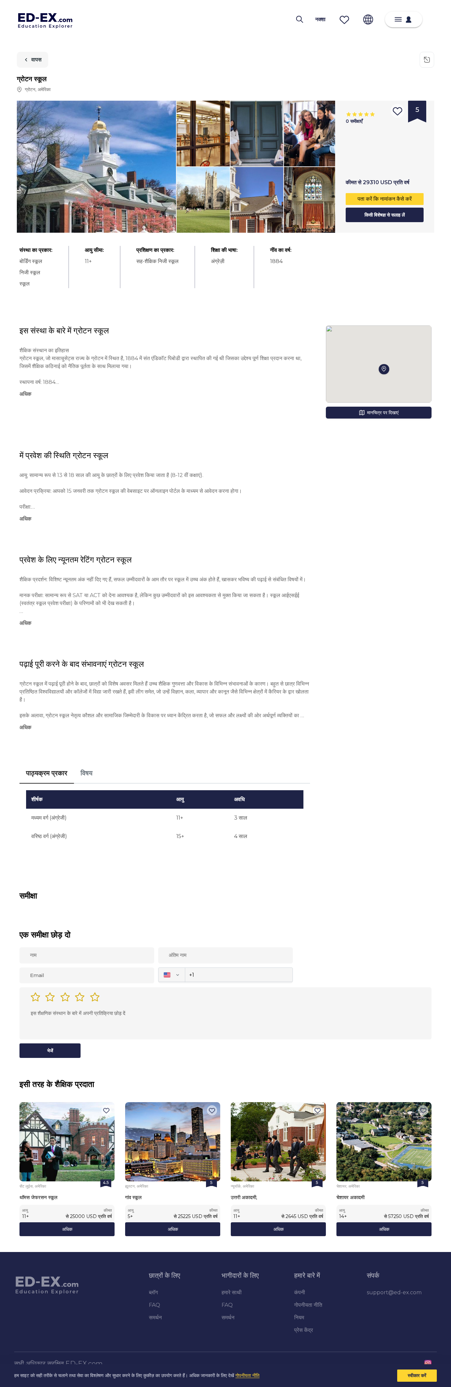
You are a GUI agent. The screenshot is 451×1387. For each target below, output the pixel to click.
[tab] (46, 773)
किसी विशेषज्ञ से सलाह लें (384, 215)
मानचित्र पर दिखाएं (383, 413)
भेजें (50, 1051)
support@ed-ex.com (394, 1292)
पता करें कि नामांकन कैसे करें (385, 199)
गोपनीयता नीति (247, 1375)
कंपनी (299, 1292)
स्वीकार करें (417, 1375)
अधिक (67, 1229)
